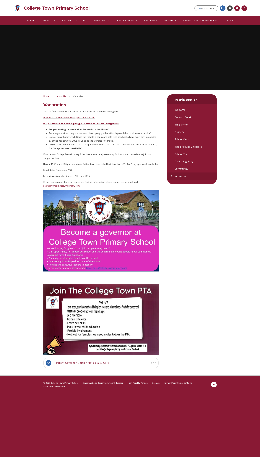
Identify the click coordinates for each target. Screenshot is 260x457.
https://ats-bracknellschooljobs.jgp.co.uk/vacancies (69, 117)
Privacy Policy (170, 382)
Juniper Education (115, 382)
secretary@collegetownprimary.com (61, 185)
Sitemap (156, 382)
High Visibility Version (138, 382)
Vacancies (78, 96)
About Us (61, 96)
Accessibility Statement (54, 386)
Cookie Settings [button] (184, 382)
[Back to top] (214, 384)
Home (46, 96)
